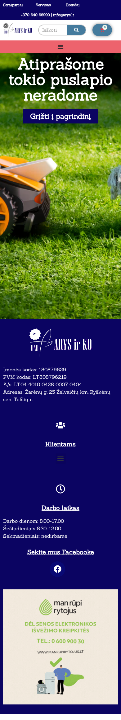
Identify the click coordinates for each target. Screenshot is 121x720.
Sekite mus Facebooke (60, 552)
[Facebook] (57, 569)
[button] (61, 458)
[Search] (76, 30)
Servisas (43, 4)
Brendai (73, 4)
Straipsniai (13, 4)
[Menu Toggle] (60, 47)
